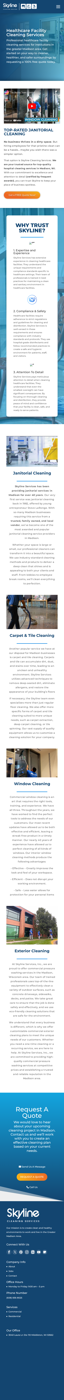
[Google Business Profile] (44, 1252)
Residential (14, 1316)
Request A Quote (32, 1176)
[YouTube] (38, 1252)
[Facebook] (9, 1252)
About (11, 1266)
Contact (12, 1275)
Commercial (15, 1311)
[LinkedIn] (32, 1252)
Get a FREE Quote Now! (22, 195)
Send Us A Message (33, 1166)
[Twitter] (15, 1252)
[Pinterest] (21, 1252)
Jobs (10, 1271)
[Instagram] (26, 1252)
